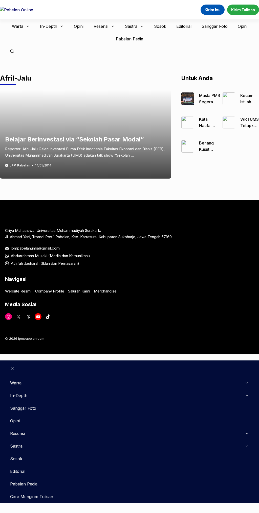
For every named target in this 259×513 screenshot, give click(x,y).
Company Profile (49, 291)
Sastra (131, 26)
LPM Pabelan (20, 165)
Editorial (183, 26)
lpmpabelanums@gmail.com (35, 248)
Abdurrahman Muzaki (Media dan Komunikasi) (50, 255)
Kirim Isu (213, 10)
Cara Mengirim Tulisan (31, 496)
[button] (12, 51)
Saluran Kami (79, 291)
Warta (17, 26)
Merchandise (105, 291)
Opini (78, 26)
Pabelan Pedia (129, 38)
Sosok (160, 26)
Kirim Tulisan (243, 10)
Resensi (101, 26)
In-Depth (48, 26)
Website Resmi (18, 291)
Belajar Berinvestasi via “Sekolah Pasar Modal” (74, 139)
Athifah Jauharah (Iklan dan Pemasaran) (45, 263)
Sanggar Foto (215, 26)
